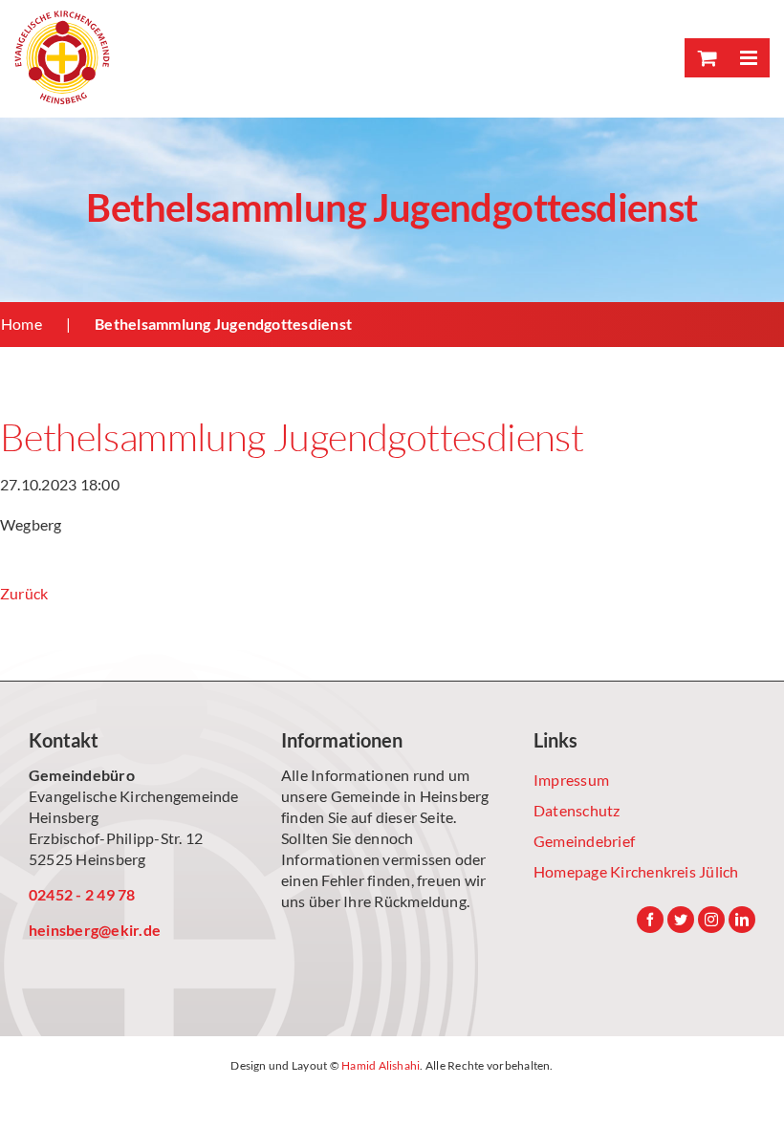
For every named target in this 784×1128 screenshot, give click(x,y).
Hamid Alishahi (380, 1065)
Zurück (24, 593)
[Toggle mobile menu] (748, 57)
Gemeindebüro (82, 775)
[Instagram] (711, 919)
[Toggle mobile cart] (706, 57)
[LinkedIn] (742, 919)
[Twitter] (680, 919)
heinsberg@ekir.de (95, 930)
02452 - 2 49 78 (82, 894)
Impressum (571, 779)
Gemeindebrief (584, 841)
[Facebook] (650, 919)
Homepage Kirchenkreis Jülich (636, 871)
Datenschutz (577, 810)
